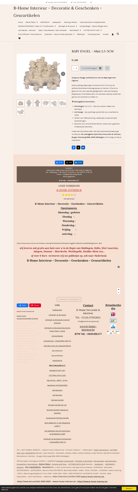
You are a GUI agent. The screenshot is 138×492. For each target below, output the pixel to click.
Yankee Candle (57, 400)
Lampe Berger (57, 336)
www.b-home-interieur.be (88, 328)
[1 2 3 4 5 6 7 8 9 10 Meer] (75, 68)
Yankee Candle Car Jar (57, 405)
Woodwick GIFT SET (57, 370)
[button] (20, 103)
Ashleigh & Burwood (57, 315)
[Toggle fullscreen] (118, 267)
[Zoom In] (118, 289)
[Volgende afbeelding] (63, 74)
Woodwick (98, 464)
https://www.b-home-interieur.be (92, 481)
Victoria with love (59, 464)
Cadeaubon (57, 310)
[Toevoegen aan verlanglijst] (107, 68)
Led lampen (57, 395)
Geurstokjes (32, 464)
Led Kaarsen (57, 390)
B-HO (59, 190)
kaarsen (20, 467)
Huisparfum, (22, 464)
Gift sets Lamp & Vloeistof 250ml (57, 346)
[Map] (69, 279)
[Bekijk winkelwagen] (19, 38)
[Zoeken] (117, 33)
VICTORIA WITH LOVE (57, 375)
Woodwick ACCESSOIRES (57, 385)
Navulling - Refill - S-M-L (57, 380)
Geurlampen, (99, 461)
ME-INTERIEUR (72, 190)
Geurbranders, (111, 461)
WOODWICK (57, 360)
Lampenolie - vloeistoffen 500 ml (57, 341)
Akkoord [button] (129, 488)
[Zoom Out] (118, 292)
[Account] (112, 34)
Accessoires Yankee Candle (57, 418)
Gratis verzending (101, 450)
